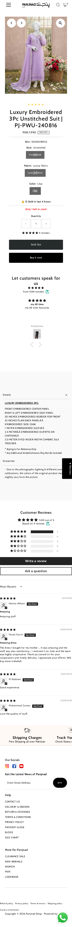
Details (7, 394)
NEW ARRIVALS (13, 861)
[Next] (21, 22)
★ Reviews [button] (70, 468)
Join (60, 782)
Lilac (37, 191)
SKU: (28, 141)
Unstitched (37, 155)
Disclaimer (9, 461)
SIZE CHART (12, 837)
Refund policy (6, 903)
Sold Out (36, 244)
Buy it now (36, 257)
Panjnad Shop (34, 913)
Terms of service (38, 903)
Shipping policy (55, 903)
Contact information (9, 910)
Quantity (36, 216)
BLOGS (9, 832)
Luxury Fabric (37, 173)
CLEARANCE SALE (15, 856)
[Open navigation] (8, 5)
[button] (30, 232)
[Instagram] (6, 892)
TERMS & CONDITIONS (18, 817)
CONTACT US (12, 801)
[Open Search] (58, 5)
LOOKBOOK (12, 876)
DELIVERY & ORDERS (17, 806)
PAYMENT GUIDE (15, 827)
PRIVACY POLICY (14, 822)
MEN (7, 871)
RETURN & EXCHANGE (17, 811)
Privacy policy (21, 903)
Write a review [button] (36, 561)
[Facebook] (7, 767)
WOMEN (10, 866)
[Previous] (11, 22)
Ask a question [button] (36, 571)
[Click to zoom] (60, 23)
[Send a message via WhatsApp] (62, 917)
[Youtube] (13, 892)
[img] (36, 288)
